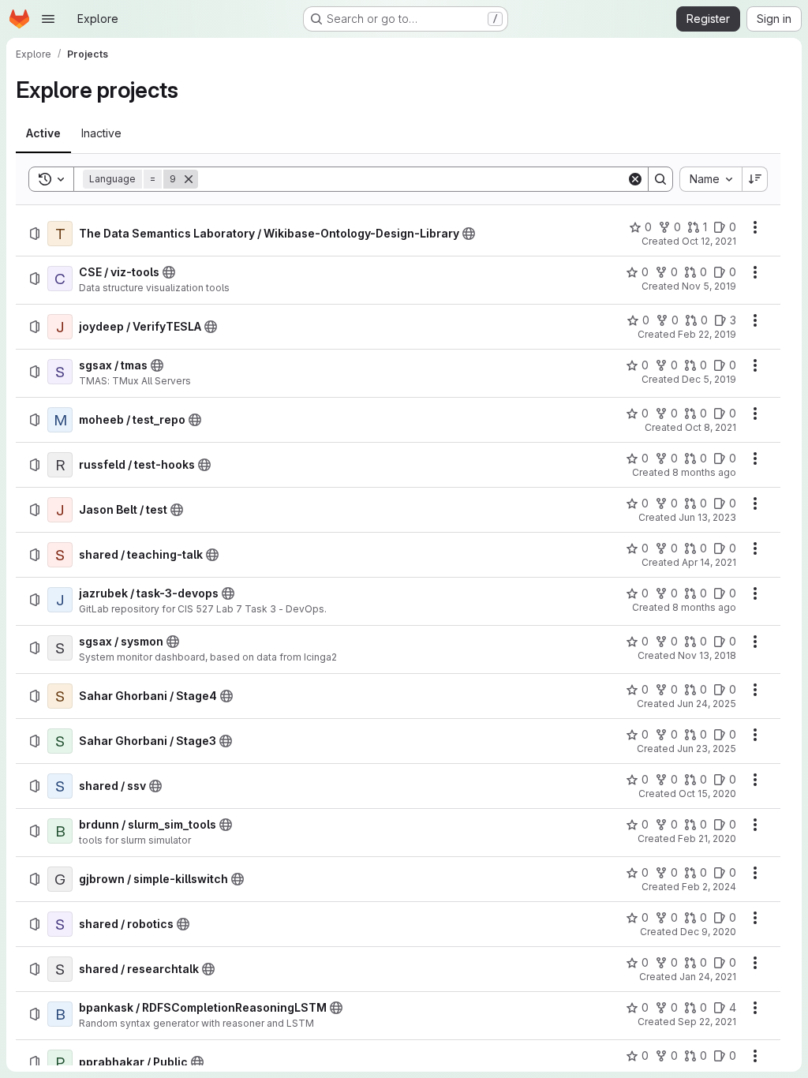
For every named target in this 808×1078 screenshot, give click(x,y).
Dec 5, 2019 (709, 379)
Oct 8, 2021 (710, 427)
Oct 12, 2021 (709, 241)
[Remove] (188, 179)
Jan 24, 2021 (707, 977)
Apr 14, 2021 (709, 562)
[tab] (43, 133)
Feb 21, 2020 (707, 838)
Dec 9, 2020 (708, 932)
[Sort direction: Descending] (755, 179)
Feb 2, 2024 (709, 887)
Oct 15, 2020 (707, 793)
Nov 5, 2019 (709, 286)
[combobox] (710, 179)
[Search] (660, 179)
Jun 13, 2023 (707, 517)
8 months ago (704, 472)
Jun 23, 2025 (706, 748)
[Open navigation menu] (48, 19)
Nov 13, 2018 (707, 655)
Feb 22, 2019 (707, 334)
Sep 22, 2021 (707, 1021)
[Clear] (635, 179)
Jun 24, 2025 (706, 703)
